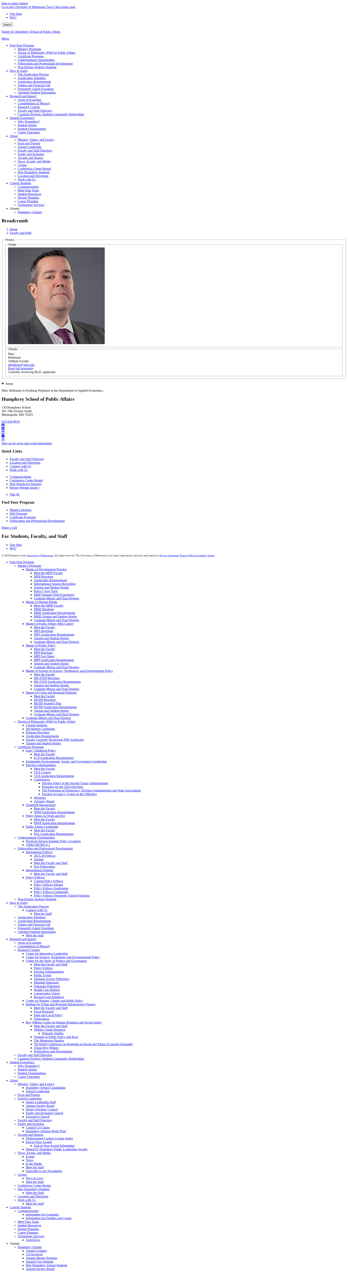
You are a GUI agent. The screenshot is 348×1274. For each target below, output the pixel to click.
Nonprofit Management (41, 805)
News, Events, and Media (34, 1153)
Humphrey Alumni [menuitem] (30, 212)
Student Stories (27, 1069)
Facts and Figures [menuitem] (29, 143)
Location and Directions (25, 462)
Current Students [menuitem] (20, 183)
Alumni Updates (36, 1250)
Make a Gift (9, 527)
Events (30, 1156)
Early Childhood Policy (41, 750)
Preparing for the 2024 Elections (62, 787)
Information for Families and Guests (48, 1218)
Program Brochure (37, 732)
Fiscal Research (44, 1011)
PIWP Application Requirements (54, 823)
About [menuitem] (14, 136)
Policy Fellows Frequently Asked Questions (62, 895)
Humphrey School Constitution (45, 1087)
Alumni (39, 859)
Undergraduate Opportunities (36, 837)
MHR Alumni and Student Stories (55, 616)
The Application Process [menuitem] (33, 74)
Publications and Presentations (53, 1051)
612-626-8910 (11, 421)
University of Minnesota (40, 555)
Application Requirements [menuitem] (34, 81)
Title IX (15, 494)
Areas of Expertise (29, 942)
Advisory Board (44, 801)
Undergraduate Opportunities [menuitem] (36, 60)
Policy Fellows (35, 877)
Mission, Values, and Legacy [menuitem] (36, 139)
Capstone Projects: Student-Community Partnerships (51, 1058)
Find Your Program (22, 562)
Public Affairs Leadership (42, 826)
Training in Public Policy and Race (56, 1037)
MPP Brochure (43, 652)
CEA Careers (42, 772)
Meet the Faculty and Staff (50, 863)
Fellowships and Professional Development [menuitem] (45, 63)
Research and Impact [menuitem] (23, 96)
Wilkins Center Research (49, 1029)
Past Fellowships (44, 866)
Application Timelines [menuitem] (32, 78)
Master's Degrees (20, 510)
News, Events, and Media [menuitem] (34, 161)
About (14, 1080)
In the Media (34, 1163)
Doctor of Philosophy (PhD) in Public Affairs (46, 721)
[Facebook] (174, 425)
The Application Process (33, 906)
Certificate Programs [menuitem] (31, 56)
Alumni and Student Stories (51, 587)
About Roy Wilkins (46, 1047)
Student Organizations (32, 1073)
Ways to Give (34, 1178)
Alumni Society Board (40, 1105)
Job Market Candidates (40, 729)
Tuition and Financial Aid (34, 924)
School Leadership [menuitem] (29, 147)
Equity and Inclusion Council (44, 1113)
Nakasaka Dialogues (47, 986)
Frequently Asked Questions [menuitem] (36, 89)
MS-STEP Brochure (47, 678)
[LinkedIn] (174, 429)
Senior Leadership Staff (41, 1102)
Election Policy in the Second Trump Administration (75, 783)
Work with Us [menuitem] (27, 179)
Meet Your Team (28, 1221)
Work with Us (19, 470)
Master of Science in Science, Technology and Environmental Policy (69, 671)
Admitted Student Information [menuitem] (37, 92)
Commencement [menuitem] (28, 186)
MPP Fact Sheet (44, 656)
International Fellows (39, 852)
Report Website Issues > (25, 487)
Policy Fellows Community (51, 892)
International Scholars (39, 870)
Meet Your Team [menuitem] (28, 190)
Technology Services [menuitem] (31, 205)
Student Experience (22, 1062)
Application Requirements (50, 580)
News (29, 1160)
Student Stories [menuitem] (27, 125)
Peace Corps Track (46, 591)
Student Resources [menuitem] (29, 194)
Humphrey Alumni (30, 1247)
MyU (13, 17)
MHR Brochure (44, 609)
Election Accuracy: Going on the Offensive (69, 794)
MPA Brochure (43, 631)
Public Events (42, 975)
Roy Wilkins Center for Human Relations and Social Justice (64, 1022)
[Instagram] (174, 440)
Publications (41, 1018)
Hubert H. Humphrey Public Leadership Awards (56, 1149)
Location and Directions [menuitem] (33, 176)
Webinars (40, 797)
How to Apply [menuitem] (19, 70)
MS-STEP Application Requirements (57, 681)
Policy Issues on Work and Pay (45, 816)
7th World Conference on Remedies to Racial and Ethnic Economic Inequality (83, 1044)
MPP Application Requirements (54, 660)
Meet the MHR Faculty (48, 605)
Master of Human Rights (41, 602)
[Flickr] (174, 436)
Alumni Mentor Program (41, 1258)
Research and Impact (23, 939)
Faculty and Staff (20, 233)
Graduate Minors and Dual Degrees (56, 598)
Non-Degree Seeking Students (37, 899)
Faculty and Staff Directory (27, 459)
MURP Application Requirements (55, 707)
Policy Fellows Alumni (48, 884)
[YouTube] (174, 432)
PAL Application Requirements (54, 834)
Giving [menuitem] (22, 165)
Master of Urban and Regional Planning (51, 692)
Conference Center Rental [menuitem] (34, 168)
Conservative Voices (47, 993)
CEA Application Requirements (54, 776)
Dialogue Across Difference (51, 979)
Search (7, 24)
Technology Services (31, 1236)
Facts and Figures (29, 1095)
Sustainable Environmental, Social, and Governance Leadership (66, 761)
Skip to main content (15, 3)
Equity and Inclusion (31, 1124)
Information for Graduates (42, 1214)
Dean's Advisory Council (42, 1109)
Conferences (42, 779)
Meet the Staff (43, 913)
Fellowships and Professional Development (37, 521)
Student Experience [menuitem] (22, 118)
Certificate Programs (23, 517)
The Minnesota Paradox (49, 1040)
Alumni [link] (14, 208)
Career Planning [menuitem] (28, 201)
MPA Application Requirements (54, 634)
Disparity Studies (53, 1033)
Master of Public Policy (41, 645)
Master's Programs (29, 565)
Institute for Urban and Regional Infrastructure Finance (60, 1004)
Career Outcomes (29, 1076)
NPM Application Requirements (54, 812)
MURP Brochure (45, 700)
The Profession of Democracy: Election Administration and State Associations (91, 790)
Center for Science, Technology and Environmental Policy (63, 957)
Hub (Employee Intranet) (25, 484)
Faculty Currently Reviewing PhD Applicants (55, 739)
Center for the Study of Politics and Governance (56, 960)
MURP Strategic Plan (47, 703)
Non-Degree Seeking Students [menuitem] (37, 67)
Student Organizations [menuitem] (32, 128)
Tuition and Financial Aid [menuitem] (34, 85)
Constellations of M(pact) (34, 946)
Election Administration (41, 765)
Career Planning (28, 1232)
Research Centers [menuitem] (29, 107)
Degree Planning (28, 1229)
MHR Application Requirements (54, 613)
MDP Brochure (43, 576)
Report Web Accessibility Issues (197, 555)
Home (14, 229)
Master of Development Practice (46, 569)
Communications (20, 476)
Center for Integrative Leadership (47, 953)
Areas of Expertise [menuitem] (29, 99)
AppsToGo (33, 1240)
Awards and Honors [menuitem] (30, 157)
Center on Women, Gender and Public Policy (54, 1000)
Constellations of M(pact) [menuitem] (34, 103)
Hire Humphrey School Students (46, 1265)
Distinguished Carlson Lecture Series (49, 1138)
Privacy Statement (169, 555)
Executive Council (37, 1116)
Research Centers (29, 950)
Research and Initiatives (49, 997)
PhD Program (18, 513)
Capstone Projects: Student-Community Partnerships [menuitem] (51, 114)
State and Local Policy (48, 1015)
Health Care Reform (47, 989)
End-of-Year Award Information (54, 1145)
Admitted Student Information (37, 932)
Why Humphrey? (29, 1066)
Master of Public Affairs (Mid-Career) (50, 623)
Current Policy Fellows (48, 881)
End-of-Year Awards (39, 1142)
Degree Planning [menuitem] (28, 197)
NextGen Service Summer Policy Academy (53, 841)
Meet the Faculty (44, 627)
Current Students (36, 725)
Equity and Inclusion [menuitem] (31, 154)
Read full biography (20, 368)
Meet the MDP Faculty (48, 573)
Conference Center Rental (26, 480)
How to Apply (19, 903)
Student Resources (29, 1225)
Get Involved (34, 1254)
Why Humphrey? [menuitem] (29, 121)
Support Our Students (39, 1261)
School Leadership (38, 1091)
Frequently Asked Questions (36, 928)
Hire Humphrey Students (34, 1189)
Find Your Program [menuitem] (22, 45)
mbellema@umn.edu (21, 364)
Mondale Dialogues (46, 982)
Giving (22, 1174)
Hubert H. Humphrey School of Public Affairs (31, 31)
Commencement (28, 1211)
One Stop (16, 14)
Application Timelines (32, 917)
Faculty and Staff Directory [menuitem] (35, 110)
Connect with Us (20, 466)
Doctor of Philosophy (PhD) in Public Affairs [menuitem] (46, 52)
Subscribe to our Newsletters (44, 1171)
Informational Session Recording (55, 584)
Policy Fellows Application (51, 888)
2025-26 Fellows (44, 855)
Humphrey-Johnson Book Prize (46, 1131)
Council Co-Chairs (38, 1127)
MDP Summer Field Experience (54, 594)
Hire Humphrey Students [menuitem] (34, 172)
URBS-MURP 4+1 (38, 845)
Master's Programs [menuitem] (29, 49)
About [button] (9, 383)
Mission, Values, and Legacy (36, 1084)
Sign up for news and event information (27, 443)
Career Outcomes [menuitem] (29, 132)
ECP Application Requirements (54, 758)
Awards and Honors (30, 1134)
